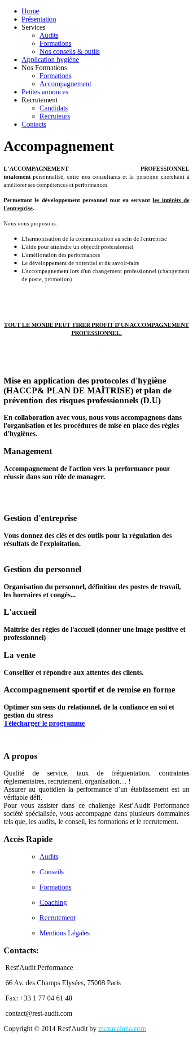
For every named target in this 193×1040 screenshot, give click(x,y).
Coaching (53, 902)
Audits (48, 856)
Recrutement (57, 917)
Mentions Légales (64, 933)
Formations (55, 887)
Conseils (51, 872)
